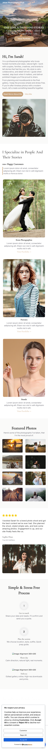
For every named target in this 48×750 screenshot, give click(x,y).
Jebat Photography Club (13, 2)
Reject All (23, 735)
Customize (23, 730)
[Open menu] (44, 2)
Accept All (23, 740)
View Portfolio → (24, 251)
